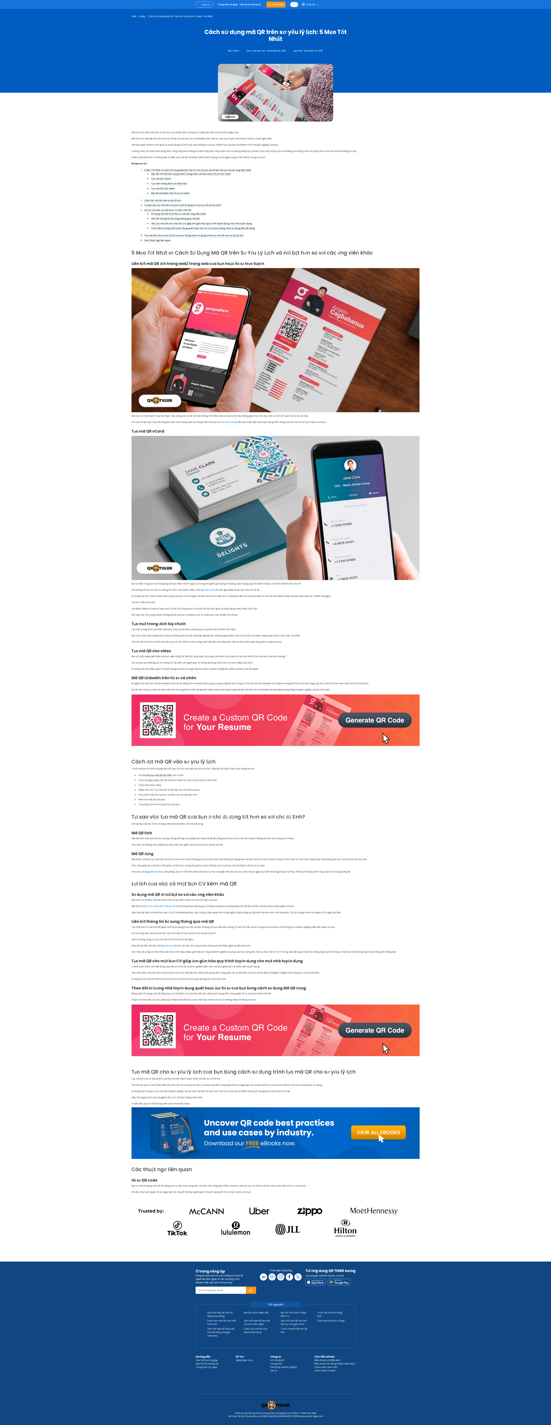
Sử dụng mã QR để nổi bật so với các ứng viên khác (178, 213)
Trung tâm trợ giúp (206, 1367)
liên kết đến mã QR (227, 422)
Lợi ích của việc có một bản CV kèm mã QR (167, 210)
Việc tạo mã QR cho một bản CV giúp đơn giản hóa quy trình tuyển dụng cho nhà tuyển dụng (201, 223)
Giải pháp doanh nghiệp (283, 1367)
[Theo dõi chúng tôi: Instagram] (280, 1277)
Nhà (134, 16)
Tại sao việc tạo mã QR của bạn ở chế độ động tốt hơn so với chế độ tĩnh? (182, 205)
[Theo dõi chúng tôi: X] (298, 1277)
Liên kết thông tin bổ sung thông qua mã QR (175, 218)
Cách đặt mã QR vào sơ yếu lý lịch (162, 200)
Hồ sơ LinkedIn (173, 945)
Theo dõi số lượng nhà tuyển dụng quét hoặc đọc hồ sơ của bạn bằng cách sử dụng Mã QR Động (203, 228)
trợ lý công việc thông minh (162, 906)
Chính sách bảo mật (325, 1367)
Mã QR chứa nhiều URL (256, 1312)
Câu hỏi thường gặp (207, 1360)
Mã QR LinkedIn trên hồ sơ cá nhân (170, 193)
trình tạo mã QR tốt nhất (157, 775)
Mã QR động (157, 871)
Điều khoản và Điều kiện (327, 1360)
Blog (142, 16)
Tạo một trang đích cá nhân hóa (169, 183)
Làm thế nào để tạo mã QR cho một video (257, 1322)
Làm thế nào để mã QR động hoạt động (220, 1314)
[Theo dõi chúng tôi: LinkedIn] (263, 1277)
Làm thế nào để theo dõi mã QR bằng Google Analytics (220, 1332)
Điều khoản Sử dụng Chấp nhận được (335, 1363)
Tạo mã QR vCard (161, 178)
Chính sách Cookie (324, 1370)
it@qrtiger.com (244, 1360)
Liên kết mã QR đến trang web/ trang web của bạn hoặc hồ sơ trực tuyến (191, 174)
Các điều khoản (324, 1356)
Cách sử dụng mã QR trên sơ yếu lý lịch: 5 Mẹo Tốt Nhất (181, 16)
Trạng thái (276, 1363)
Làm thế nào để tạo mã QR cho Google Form (293, 1322)
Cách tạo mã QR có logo (331, 1320)
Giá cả (273, 1370)
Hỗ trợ (240, 1356)
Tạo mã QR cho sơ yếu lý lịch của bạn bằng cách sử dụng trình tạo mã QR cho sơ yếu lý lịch (193, 235)
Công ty (275, 1356)
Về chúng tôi (277, 1360)
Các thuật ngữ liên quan (157, 240)
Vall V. (236, 50)
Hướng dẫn (203, 1356)
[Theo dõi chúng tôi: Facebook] (289, 1277)
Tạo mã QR (277, 4)
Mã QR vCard (208, 590)
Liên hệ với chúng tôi (207, 1363)
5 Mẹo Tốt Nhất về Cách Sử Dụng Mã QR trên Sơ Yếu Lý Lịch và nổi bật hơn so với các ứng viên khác (197, 170)
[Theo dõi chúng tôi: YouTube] (272, 1277)
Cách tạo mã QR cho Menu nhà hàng (255, 1330)
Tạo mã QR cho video (163, 188)
